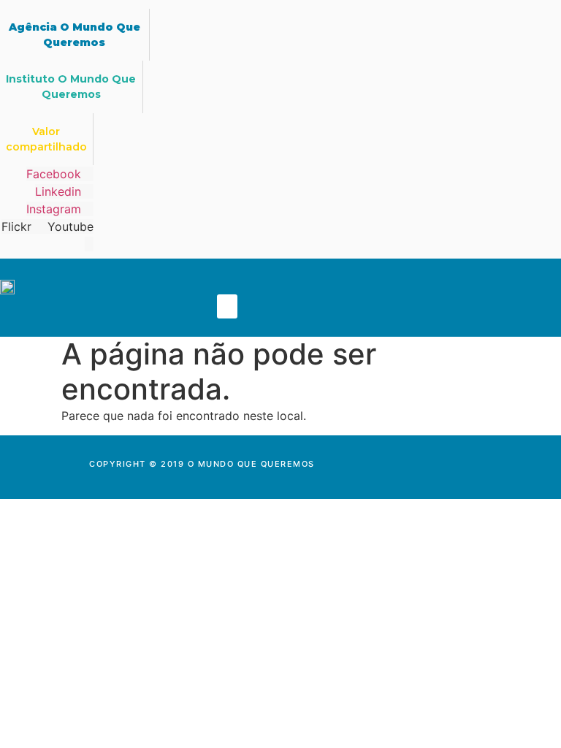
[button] (227, 306)
